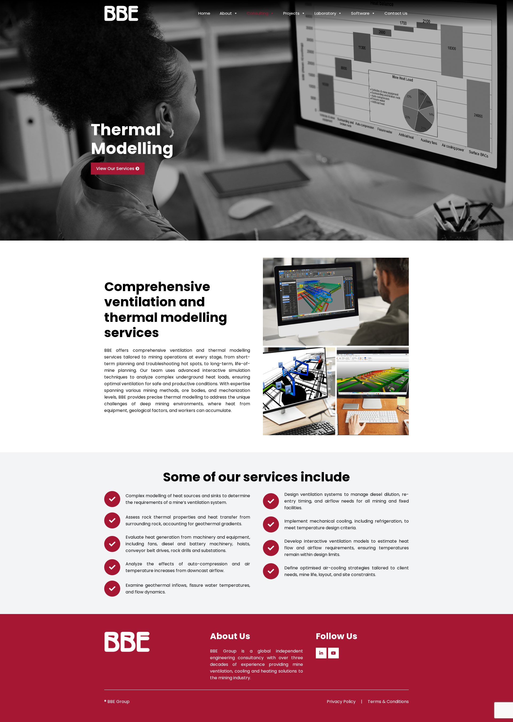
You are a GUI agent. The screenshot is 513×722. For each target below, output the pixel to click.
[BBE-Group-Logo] (121, 13)
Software (360, 13)
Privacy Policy (341, 701)
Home (204, 13)
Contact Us (395, 13)
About (226, 13)
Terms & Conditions (388, 701)
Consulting (257, 13)
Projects (291, 13)
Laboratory (325, 13)
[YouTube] (333, 653)
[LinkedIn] (321, 653)
